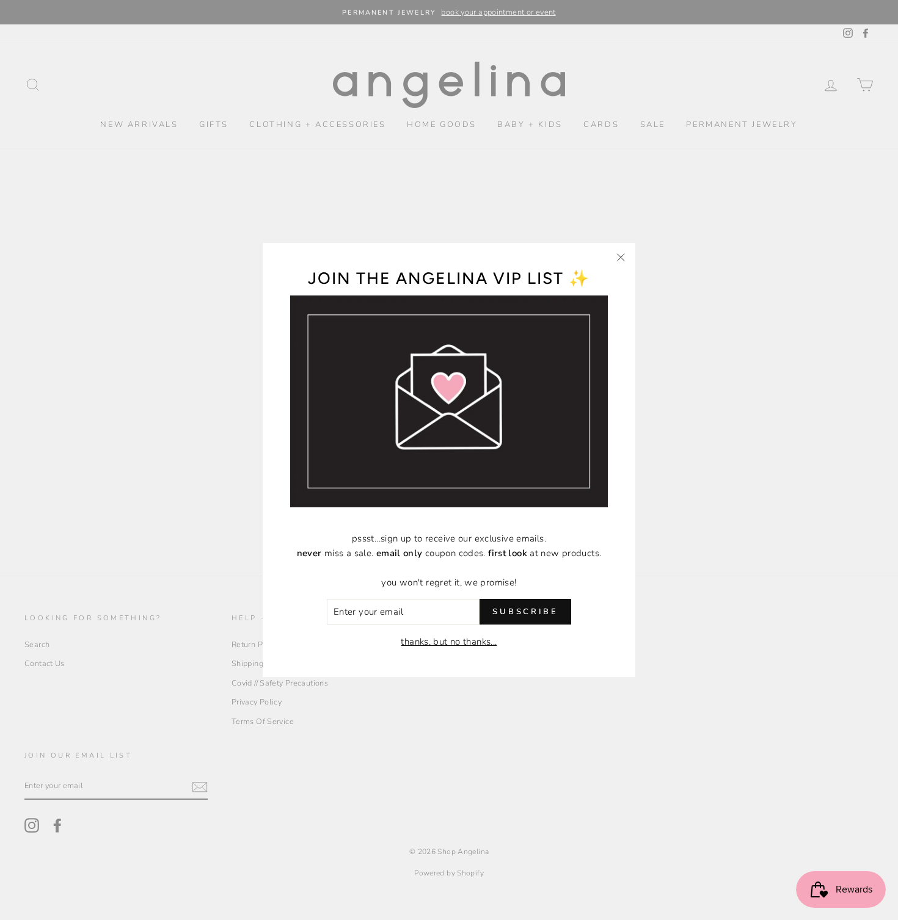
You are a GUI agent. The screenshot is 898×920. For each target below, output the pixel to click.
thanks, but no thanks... (449, 642)
